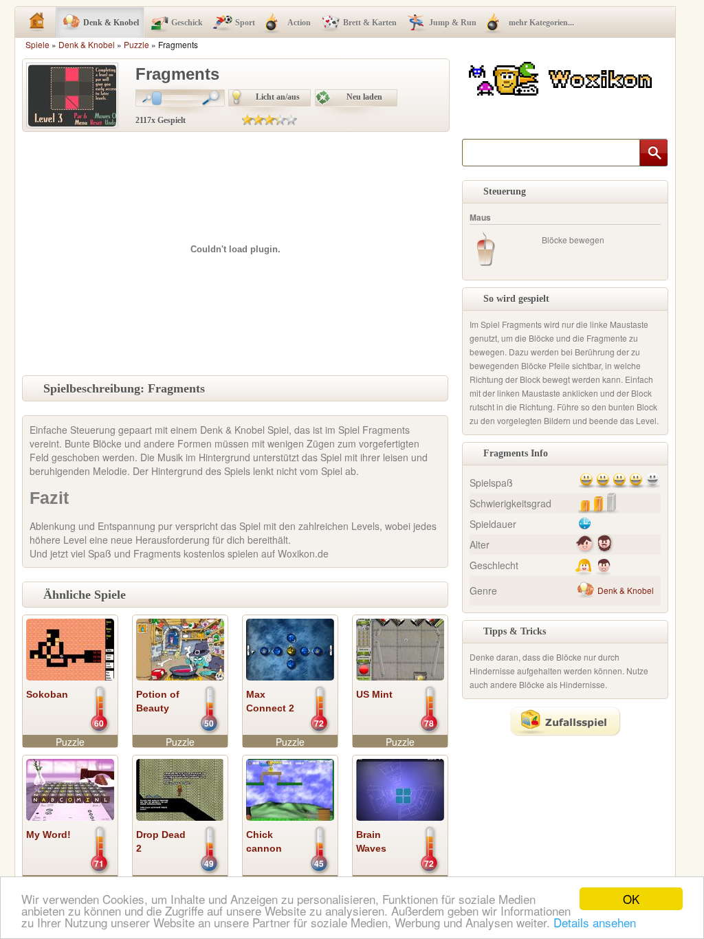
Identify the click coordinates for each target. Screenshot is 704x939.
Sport (245, 22)
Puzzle (136, 44)
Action (299, 22)
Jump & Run (452, 22)
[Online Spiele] (562, 76)
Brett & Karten (370, 22)
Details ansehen (594, 922)
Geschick (187, 22)
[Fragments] (72, 94)
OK (631, 898)
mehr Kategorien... (541, 22)
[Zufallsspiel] (565, 721)
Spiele (37, 44)
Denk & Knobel (111, 22)
